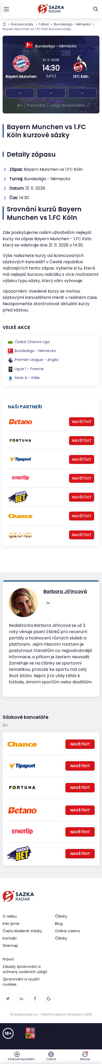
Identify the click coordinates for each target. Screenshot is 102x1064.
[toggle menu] (6, 9)
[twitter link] (8, 998)
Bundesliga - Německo (72, 24)
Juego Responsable (67, 105)
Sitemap (10, 945)
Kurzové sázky (22, 24)
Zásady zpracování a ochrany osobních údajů (25, 969)
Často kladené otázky (22, 931)
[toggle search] (95, 9)
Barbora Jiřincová (65, 591)
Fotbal (44, 24)
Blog (59, 923)
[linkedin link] (48, 602)
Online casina (67, 931)
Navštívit (82, 421)
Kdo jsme (11, 923)
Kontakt (10, 938)
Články (61, 938)
